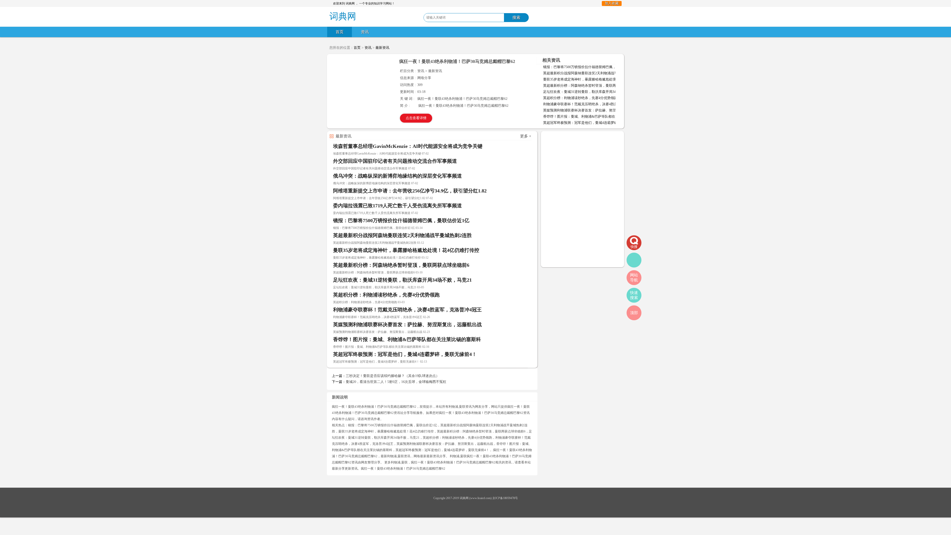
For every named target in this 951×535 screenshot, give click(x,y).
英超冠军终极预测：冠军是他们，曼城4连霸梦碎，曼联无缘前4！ (593, 123)
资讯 (365, 32)
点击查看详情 (416, 118)
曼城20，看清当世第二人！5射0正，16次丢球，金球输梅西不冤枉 (396, 382)
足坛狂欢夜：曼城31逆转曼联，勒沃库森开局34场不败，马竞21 (591, 92)
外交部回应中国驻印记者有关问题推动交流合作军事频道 (395, 161)
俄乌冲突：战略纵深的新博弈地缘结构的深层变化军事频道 (397, 176)
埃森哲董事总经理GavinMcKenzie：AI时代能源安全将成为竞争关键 (407, 146)
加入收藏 (612, 3)
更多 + (525, 136)
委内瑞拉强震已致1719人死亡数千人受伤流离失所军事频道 (397, 205)
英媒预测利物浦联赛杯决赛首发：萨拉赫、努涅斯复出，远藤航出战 (595, 110)
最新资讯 (382, 48)
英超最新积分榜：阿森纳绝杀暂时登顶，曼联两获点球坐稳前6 (590, 85)
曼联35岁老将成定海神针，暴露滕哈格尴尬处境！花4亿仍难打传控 (594, 79)
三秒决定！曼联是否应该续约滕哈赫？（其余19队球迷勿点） (392, 376)
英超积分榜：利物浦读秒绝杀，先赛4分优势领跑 (580, 98)
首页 (339, 32)
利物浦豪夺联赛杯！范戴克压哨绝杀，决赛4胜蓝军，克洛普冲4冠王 (595, 104)
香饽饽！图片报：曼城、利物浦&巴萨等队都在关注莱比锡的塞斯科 (594, 116)
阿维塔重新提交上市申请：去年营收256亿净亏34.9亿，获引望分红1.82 (410, 190)
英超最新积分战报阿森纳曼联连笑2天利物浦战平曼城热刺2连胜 (591, 73)
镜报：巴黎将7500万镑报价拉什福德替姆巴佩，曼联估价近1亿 (590, 67)
